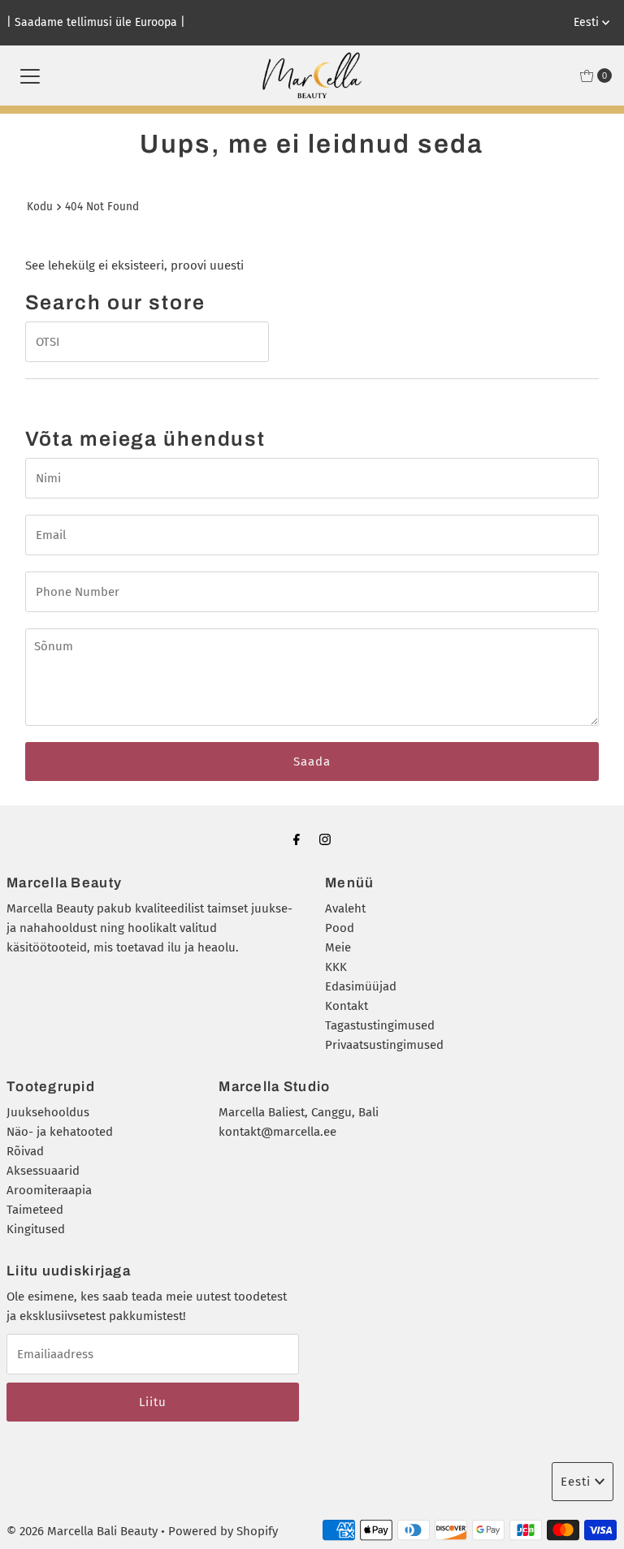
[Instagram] (325, 839)
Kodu (40, 207)
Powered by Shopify (223, 1531)
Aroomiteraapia (49, 1190)
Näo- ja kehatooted (59, 1131)
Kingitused (35, 1229)
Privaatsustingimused (384, 1045)
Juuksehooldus (47, 1112)
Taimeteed (34, 1209)
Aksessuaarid (43, 1170)
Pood (339, 928)
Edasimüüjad (360, 986)
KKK (336, 967)
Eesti (588, 22)
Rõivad (25, 1151)
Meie (338, 947)
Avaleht (345, 908)
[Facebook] (296, 839)
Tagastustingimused (380, 1025)
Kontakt (346, 1006)
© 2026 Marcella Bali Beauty (82, 1531)
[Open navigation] (30, 75)
